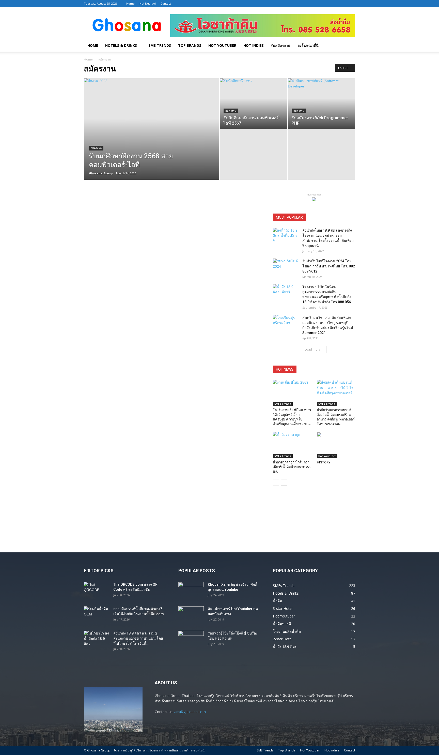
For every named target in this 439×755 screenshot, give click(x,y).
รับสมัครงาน (280, 45)
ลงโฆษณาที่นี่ (308, 45)
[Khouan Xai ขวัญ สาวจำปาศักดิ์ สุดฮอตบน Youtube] (191, 591)
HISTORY (324, 462)
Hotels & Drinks (121, 45)
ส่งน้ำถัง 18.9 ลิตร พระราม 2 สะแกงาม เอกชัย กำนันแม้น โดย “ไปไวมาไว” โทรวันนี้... (138, 638)
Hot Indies (253, 45)
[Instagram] (334, 3)
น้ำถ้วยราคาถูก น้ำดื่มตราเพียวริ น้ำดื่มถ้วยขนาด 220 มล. (292, 466)
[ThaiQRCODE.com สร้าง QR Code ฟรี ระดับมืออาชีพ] (96, 591)
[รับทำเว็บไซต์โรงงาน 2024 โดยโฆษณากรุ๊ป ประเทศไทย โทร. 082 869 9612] (285, 267)
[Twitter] (343, 3)
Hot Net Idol (147, 3)
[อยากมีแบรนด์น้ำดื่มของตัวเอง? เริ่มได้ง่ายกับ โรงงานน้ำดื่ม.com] (96, 615)
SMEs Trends (282, 404)
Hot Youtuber (222, 45)
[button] (349, 45)
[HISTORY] (336, 445)
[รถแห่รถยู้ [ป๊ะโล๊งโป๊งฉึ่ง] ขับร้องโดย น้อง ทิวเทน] (191, 639)
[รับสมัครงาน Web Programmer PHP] (321, 103)
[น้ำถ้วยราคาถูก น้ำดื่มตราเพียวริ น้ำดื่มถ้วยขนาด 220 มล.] (292, 445)
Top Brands (189, 45)
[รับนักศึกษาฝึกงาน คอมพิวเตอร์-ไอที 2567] (253, 103)
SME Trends (159, 45)
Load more (313, 349)
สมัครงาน (96, 148)
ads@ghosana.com (190, 711)
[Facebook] (326, 3)
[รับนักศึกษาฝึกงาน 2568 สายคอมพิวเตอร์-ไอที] (151, 137)
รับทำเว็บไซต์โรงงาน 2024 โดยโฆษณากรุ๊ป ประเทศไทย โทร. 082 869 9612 (328, 266)
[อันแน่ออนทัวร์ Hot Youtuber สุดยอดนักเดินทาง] (191, 615)
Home (130, 3)
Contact (166, 3)
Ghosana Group (101, 173)
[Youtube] (351, 3)
